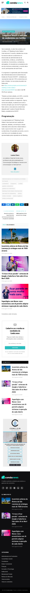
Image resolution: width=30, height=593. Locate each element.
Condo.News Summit (7, 558)
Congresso (13, 183)
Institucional (5, 571)
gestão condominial (7, 186)
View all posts (15, 172)
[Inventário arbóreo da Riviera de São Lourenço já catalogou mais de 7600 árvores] (15, 236)
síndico (20, 193)
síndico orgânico (17, 196)
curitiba (20, 183)
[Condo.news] (14, 2)
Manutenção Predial (7, 574)
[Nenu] (3, 2)
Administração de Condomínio (9, 556)
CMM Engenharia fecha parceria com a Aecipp (21, 214)
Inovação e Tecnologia (8, 569)
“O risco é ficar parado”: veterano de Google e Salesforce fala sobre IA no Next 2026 (15, 276)
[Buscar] (27, 2)
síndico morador (6, 196)
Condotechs (5, 561)
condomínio (5, 183)
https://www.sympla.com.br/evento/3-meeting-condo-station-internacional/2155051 (14, 88)
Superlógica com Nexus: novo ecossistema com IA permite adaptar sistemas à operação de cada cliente (15, 303)
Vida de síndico (6, 579)
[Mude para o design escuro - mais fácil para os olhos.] (25, 2)
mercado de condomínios (9, 193)
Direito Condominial (7, 564)
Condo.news (9, 590)
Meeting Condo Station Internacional (12, 191)
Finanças (4, 566)
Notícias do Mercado (8, 31)
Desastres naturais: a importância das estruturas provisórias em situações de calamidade (8, 216)
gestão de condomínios (8, 188)
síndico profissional (7, 198)
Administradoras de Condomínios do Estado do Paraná (14, 180)
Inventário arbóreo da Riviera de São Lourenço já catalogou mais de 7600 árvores (15, 248)
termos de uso (18, 353)
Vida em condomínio (7, 581)
